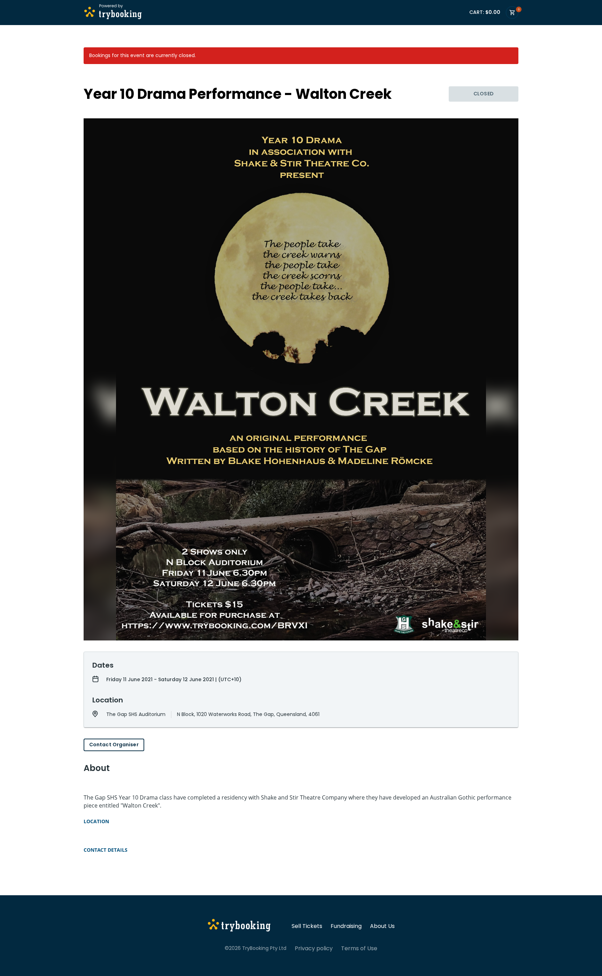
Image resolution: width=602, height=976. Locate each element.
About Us (382, 926)
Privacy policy (314, 948)
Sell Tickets (307, 926)
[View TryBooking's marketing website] (239, 926)
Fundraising (346, 926)
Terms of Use (359, 948)
